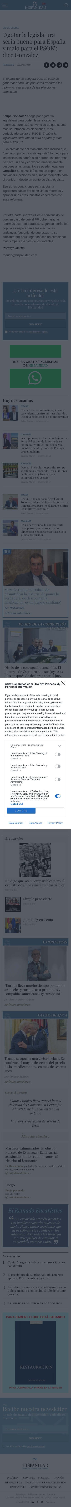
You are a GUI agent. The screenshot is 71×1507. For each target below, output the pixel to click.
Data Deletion (16, 822)
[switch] (57, 754)
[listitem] (35, 746)
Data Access (35, 822)
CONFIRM (21, 810)
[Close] (64, 684)
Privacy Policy (55, 822)
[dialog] (35, 753)
